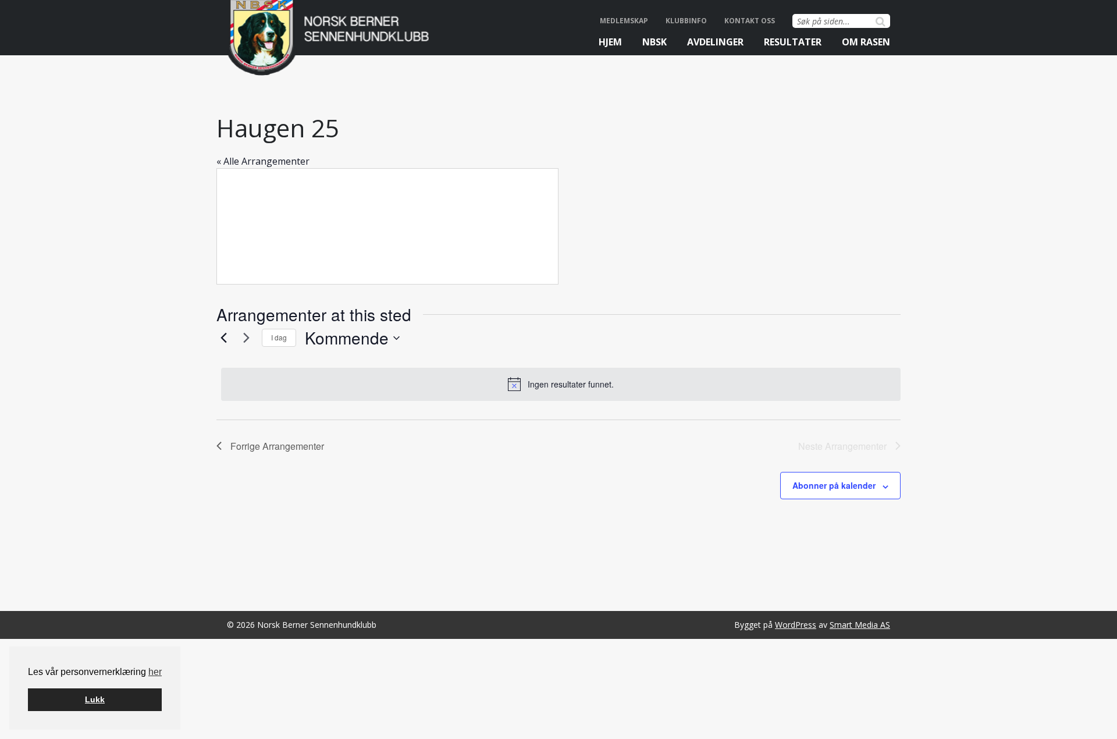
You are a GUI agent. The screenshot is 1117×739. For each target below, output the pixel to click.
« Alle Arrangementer (263, 161)
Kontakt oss (749, 21)
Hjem (610, 41)
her (155, 672)
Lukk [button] (95, 699)
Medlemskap (624, 21)
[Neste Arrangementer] (246, 338)
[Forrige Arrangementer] (223, 338)
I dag (279, 337)
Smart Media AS (860, 624)
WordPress (795, 624)
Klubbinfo (686, 21)
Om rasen (866, 41)
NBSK (654, 41)
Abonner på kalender (834, 485)
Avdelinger (715, 41)
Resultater (792, 41)
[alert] (561, 384)
